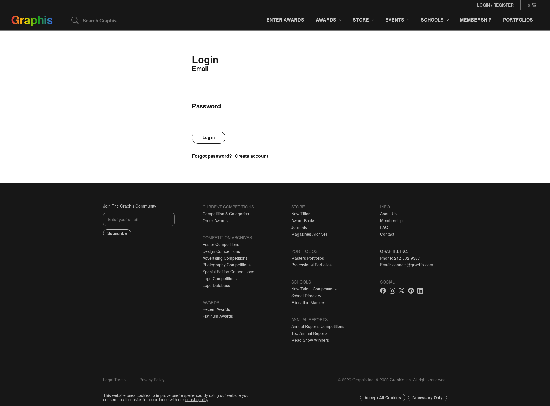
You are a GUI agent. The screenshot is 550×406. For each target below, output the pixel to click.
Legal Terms (114, 379)
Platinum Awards (218, 316)
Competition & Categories (226, 213)
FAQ (384, 227)
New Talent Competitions (314, 289)
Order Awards (215, 220)
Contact (387, 234)
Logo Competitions (220, 278)
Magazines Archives (309, 234)
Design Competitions (221, 251)
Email (200, 68)
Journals (299, 227)
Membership (391, 220)
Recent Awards (216, 309)
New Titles (300, 213)
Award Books (303, 220)
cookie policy (196, 399)
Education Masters (308, 302)
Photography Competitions (227, 265)
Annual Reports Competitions (317, 326)
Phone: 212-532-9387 (400, 258)
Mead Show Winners (310, 340)
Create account (251, 156)
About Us (388, 213)
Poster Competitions (221, 244)
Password (206, 106)
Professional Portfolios (311, 265)
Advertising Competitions (225, 258)
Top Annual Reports (309, 333)
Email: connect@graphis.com (406, 265)
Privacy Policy (152, 379)
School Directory (306, 295)
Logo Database (216, 285)
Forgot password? (212, 156)
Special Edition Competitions (228, 271)
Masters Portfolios (307, 258)
